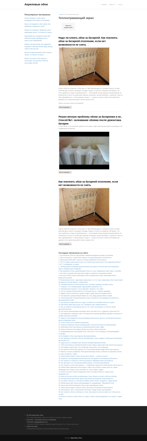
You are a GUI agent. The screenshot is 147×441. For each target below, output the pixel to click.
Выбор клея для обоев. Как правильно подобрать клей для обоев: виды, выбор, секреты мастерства (38, 46)
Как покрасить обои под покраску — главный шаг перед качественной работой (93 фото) (91, 365)
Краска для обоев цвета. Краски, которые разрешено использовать (83, 260)
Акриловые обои (36, 4)
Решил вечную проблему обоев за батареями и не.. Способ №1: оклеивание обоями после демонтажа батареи (90, 120)
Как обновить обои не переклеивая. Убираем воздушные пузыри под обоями (86, 255)
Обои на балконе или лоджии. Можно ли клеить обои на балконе (83, 329)
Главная (104, 4)
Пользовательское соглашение (45, 420)
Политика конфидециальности (37, 422)
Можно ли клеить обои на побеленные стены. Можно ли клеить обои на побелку (89, 376)
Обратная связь (32, 426)
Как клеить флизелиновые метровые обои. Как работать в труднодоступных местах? (90, 311)
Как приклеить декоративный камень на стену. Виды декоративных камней (86, 296)
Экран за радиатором (68, 26)
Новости (112, 4)
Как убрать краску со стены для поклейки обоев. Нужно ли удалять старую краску (89, 381)
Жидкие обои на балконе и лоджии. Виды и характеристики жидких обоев (86, 293)
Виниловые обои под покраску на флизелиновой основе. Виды (82, 327)
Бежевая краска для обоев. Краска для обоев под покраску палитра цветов (87, 378)
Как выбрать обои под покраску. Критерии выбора (78, 336)
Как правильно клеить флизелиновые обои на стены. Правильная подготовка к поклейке (90, 271)
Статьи (120, 4)
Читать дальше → (65, 107)
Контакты (30, 420)
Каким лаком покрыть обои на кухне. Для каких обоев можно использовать (87, 387)
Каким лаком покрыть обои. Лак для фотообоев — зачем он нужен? (84, 356)
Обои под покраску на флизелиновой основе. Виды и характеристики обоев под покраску (91, 345)
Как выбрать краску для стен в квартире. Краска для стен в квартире (84, 347)
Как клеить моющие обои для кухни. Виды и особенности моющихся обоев (86, 273)
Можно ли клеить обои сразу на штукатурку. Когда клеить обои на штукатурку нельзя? (36, 60)
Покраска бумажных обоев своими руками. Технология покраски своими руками (88, 325)
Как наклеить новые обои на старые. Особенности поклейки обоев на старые (87, 302)
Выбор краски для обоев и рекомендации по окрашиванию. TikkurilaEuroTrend (87, 383)
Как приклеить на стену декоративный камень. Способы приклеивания (85, 363)
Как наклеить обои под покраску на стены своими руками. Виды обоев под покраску (90, 349)
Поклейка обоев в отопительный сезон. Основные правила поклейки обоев (87, 284)
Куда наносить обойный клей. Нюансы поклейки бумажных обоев (83, 343)
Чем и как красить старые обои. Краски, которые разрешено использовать (86, 257)
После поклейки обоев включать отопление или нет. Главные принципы (85, 291)
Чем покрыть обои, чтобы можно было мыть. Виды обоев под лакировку (86, 390)
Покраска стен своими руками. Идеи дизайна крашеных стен (81, 287)
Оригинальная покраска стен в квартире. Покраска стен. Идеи (82, 289)
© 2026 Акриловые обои (35, 415)
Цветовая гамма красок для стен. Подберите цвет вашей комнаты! (84, 305)
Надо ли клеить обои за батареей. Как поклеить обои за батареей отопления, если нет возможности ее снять (88, 41)
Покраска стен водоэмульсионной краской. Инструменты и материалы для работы (89, 358)
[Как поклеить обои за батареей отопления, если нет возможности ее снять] (90, 206)
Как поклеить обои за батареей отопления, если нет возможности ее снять (88, 183)
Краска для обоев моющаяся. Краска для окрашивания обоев (82, 385)
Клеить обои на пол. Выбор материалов (74, 322)
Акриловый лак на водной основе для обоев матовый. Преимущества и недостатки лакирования (37, 38)
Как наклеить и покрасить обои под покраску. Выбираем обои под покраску (87, 361)
